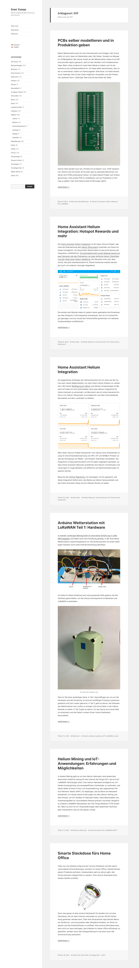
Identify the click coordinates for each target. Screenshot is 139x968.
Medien (13, 115)
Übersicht (14, 34)
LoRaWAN (64, 204)
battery (91, 736)
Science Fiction (16, 160)
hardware (101, 202)
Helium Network (112, 202)
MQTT (115, 830)
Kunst (13, 103)
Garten (13, 84)
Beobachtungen (16, 65)
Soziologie (15, 164)
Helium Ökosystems (89, 247)
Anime (14, 119)
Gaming (15, 130)
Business (14, 69)
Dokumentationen (18, 126)
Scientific (15, 137)
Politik (13, 149)
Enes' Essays (18, 9)
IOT (59, 204)
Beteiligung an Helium (81, 386)
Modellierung (15, 141)
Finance (13, 81)
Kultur (13, 100)
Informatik (14, 96)
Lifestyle (14, 111)
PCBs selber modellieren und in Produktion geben (86, 42)
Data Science (15, 73)
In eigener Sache (17, 92)
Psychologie (15, 156)
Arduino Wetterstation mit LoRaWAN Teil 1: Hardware (81, 525)
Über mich (14, 26)
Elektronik (14, 77)
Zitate (13, 175)
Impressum (15, 30)
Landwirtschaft (16, 107)
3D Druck (14, 62)
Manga (14, 134)
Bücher (14, 122)
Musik (13, 145)
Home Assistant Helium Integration (76, 244)
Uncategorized (16, 168)
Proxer (13, 153)
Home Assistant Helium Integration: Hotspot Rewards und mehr (88, 231)
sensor (116, 736)
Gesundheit (15, 88)
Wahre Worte (15, 172)
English (16, 47)
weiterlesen (64, 187)
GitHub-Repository (77, 477)
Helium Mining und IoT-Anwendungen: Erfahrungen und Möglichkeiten (87, 763)
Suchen (29, 186)
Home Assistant (100, 342)
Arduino (94, 202)
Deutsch (17, 45)
